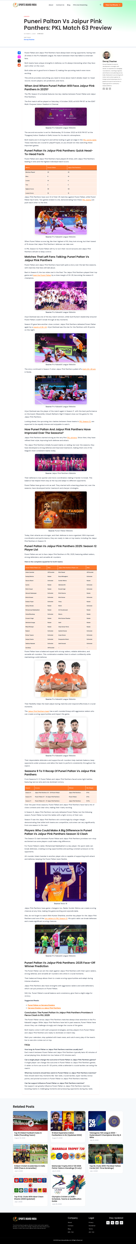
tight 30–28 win (89, 369)
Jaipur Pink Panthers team (38, 711)
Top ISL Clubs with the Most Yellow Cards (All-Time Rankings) (105, 1167)
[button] (112, 5)
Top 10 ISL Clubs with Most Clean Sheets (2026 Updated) (28, 1197)
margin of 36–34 (40, 327)
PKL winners (72, 437)
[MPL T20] (71, 1232)
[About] (70, 1222)
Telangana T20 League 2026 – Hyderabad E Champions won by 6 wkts (105, 1135)
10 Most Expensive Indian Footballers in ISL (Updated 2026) (67, 1134)
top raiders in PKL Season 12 (56, 918)
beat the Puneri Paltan (42, 275)
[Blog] (69, 1228)
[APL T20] (91, 1232)
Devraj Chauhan (29, 39)
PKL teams (86, 200)
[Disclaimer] (92, 1225)
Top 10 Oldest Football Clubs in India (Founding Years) (28, 1134)
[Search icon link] (100, 5)
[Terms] (91, 1228)
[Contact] (70, 1225)
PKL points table (89, 140)
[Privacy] (91, 1222)
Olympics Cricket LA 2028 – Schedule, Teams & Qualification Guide (66, 1198)
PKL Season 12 (85, 421)
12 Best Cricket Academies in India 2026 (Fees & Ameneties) (29, 1167)
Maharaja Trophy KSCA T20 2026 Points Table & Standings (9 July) (67, 1167)
